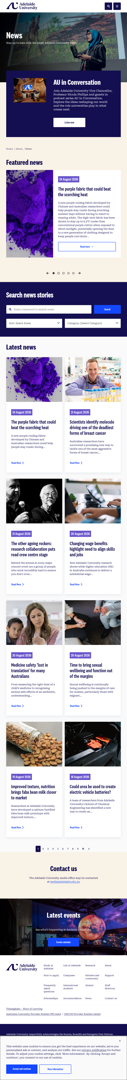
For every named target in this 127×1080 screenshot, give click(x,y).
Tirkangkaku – (24, 1009)
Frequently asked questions (50, 988)
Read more (85, 246)
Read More (16, 463)
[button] (120, 1041)
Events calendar (63, 942)
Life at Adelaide (72, 965)
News (88, 998)
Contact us (111, 998)
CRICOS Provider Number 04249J (82, 1014)
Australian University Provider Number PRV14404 (33, 1014)
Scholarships (51, 998)
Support (109, 975)
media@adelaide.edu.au (65, 881)
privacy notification (94, 1050)
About (108, 965)
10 (83, 848)
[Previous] (47, 273)
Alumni (89, 985)
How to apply (51, 975)
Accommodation (72, 998)
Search (107, 309)
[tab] (53, 273)
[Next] (79, 273)
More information (55, 1069)
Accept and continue (22, 1069)
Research (90, 965)
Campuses (69, 975)
